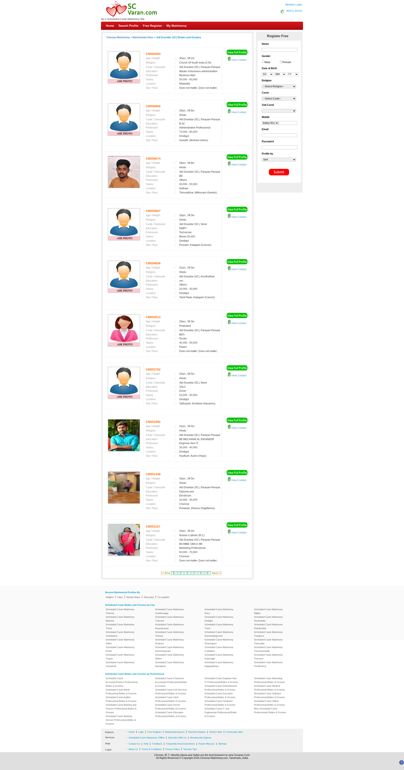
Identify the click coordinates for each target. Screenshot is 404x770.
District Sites (215, 732)
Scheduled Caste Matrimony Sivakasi (169, 641)
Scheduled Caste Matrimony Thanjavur (268, 634)
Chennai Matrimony (118, 37)
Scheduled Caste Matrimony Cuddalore (219, 649)
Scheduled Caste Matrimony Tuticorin (169, 619)
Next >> (216, 573)
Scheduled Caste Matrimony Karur (219, 611)
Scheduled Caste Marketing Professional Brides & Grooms (269, 680)
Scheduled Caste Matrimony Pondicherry (268, 664)
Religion (110, 597)
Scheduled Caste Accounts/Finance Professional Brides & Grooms (121, 682)
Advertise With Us (177, 737)
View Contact (238, 59)
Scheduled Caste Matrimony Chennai (120, 611)
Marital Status (133, 597)
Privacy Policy (172, 749)
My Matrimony (176, 25)
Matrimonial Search (175, 732)
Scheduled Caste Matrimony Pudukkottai (268, 626)
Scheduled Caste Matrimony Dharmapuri (219, 641)
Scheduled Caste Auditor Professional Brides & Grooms (121, 699)
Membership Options (200, 737)
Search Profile (128, 25)
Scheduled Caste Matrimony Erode (120, 649)
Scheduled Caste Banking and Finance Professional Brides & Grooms (121, 709)
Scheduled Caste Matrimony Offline (147, 737)
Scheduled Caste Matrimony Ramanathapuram (219, 634)
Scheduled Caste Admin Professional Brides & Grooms (121, 691)
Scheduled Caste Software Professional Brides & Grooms (269, 695)
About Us (133, 749)
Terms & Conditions (152, 749)
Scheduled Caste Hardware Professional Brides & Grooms (220, 703)
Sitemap (222, 743)
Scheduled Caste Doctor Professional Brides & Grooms (170, 707)
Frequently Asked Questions (180, 743)
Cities (120, 597)
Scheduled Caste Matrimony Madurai (120, 619)
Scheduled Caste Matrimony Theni (219, 626)
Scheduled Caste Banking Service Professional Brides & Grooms (121, 720)
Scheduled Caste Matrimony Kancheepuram (169, 649)
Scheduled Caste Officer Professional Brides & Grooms (269, 703)
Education (149, 597)
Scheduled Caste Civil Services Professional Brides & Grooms (171, 691)
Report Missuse (206, 743)
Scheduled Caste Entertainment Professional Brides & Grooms (221, 688)
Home (110, 25)
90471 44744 (294, 10)
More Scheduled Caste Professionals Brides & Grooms (270, 710)
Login (141, 732)
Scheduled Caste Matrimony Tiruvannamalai (268, 649)
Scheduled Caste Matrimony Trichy (120, 626)
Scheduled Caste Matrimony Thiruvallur (268, 641)
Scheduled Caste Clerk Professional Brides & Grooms (170, 699)
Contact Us (134, 743)
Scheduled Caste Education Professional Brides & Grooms (170, 714)
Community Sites (234, 732)
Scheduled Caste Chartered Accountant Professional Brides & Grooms (171, 682)
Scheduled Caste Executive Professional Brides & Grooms (220, 695)
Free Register (152, 25)
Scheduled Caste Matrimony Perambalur (268, 619)
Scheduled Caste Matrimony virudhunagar (169, 611)
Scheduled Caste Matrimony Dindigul (219, 619)
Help (146, 743)
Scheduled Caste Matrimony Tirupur (120, 657)
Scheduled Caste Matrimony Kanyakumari (169, 626)
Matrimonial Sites (143, 37)
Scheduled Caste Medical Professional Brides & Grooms (269, 688)
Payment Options (197, 732)
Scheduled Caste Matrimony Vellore (169, 657)
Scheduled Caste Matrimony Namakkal (169, 664)
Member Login (293, 4)
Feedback (157, 743)
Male (267, 62)
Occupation (163, 597)
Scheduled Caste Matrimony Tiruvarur (268, 657)
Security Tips (190, 749)
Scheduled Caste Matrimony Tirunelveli (120, 664)
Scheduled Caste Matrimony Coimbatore (120, 634)
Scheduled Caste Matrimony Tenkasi (169, 634)
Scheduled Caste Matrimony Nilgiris (268, 611)
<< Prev (165, 573)
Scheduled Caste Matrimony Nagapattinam (219, 664)
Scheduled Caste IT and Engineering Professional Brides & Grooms (221, 712)
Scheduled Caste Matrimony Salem (120, 641)
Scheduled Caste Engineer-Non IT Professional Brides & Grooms (221, 680)
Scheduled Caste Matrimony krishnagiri (219, 657)
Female (287, 62)
